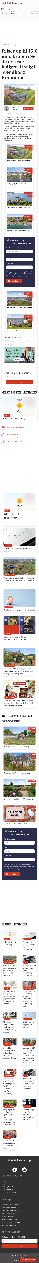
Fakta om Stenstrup (8, 1214)
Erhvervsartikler (7, 1217)
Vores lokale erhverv (9, 1208)
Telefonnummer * (12, 248)
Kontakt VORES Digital (9, 1190)
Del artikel (27, 108)
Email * (9, 256)
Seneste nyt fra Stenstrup (10, 1205)
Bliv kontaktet (14, 281)
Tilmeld (19, 382)
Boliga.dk (11, 345)
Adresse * (9, 264)
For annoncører (7, 1184)
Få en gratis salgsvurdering (11, 1222)
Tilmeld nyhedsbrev (28, 1260)
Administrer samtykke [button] (9, 1193)
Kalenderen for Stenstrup (10, 1211)
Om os (4, 1181)
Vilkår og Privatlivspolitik (10, 1187)
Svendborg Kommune (9, 1220)
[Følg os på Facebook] (14, 1169)
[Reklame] (19, 355)
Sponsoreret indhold (9, 1225)
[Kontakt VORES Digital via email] (24, 1169)
